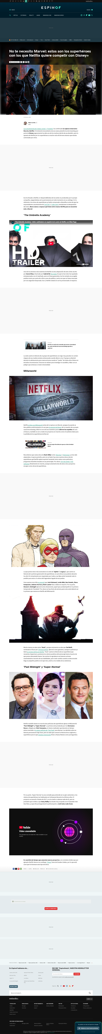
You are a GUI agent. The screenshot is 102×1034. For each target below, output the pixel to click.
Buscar (89, 993)
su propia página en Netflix (35, 652)
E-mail (28, 62)
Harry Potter (47, 40)
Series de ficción (13, 972)
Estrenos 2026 (42, 962)
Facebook (84, 15)
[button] (32, 122)
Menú (13, 10)
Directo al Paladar (50, 1006)
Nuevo (88, 10)
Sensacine (36, 1006)
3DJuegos (24, 1006)
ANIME (38, 15)
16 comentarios (15, 62)
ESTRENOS (23, 15)
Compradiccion (74, 1010)
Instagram (81, 15)
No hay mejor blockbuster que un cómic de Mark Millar (60, 445)
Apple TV (12, 978)
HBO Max (40, 978)
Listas (39, 975)
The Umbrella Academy (52, 868)
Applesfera (12, 1010)
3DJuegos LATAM (25, 1023)
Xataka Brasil (12, 1025)
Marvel (43, 868)
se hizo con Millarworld (35, 425)
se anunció (41, 582)
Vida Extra (24, 1008)
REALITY (31, 15)
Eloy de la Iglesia (63, 40)
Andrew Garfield (55, 40)
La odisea (26, 978)
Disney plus (40, 972)
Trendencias (73, 1006)
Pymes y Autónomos (87, 1008)
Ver (52, 908)
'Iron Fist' (47, 204)
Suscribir (76, 974)
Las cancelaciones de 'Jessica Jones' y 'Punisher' (38, 129)
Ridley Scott (22, 40)
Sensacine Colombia (38, 1025)
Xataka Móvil (12, 1008)
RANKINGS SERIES (59, 15)
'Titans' (49, 862)
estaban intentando (44, 735)
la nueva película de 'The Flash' (45, 730)
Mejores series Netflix (62, 962)
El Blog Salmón (86, 1006)
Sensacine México (37, 1023)
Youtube (89, 15)
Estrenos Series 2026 (52, 962)
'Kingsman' (66, 455)
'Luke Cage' (54, 204)
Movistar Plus (13, 975)
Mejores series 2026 (22, 962)
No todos (54, 274)
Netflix (70, 40)
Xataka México (13, 1023)
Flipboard (87, 15)
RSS (70, 986)
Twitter (92, 15)
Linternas (40, 981)
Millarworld (36, 868)
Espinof (51, 8)
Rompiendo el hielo (78, 40)
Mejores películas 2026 (33, 962)
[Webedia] (13, 998)
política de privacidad (69, 977)
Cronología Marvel (81, 962)
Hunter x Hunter (87, 40)
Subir (88, 999)
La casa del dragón (14, 981)
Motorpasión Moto (62, 1008)
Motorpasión (61, 1006)
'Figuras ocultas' (43, 649)
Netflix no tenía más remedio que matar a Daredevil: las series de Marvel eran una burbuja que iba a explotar (62, 346)
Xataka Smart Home (14, 1012)
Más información (51, 1032)
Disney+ (36, 40)
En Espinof (50, 342)
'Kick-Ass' (58, 455)
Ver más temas (13, 986)
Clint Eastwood (30, 40)
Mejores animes (71, 962)
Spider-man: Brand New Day (29, 981)
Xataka (11, 1006)
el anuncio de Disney (55, 427)
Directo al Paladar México (50, 1024)
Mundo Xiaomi (13, 1014)
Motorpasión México (63, 1023)
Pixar (42, 40)
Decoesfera (73, 1008)
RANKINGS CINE (47, 15)
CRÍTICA (15, 15)
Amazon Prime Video (28, 972)
